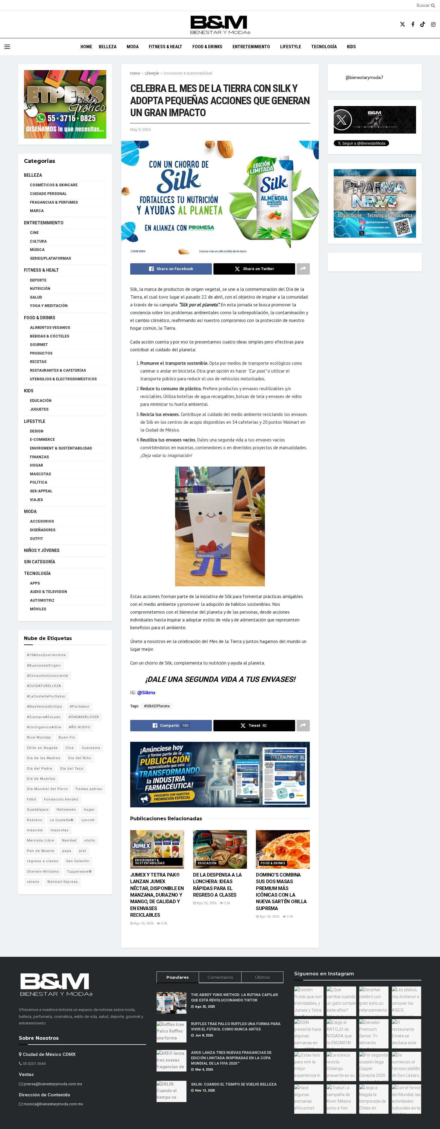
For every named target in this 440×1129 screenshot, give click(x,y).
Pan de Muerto (40, 851)
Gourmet (39, 345)
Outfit (36, 539)
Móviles (38, 609)
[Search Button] (432, 5)
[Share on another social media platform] (303, 269)
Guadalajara (38, 810)
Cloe (70, 748)
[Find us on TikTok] (422, 24)
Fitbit (31, 799)
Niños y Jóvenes (42, 550)
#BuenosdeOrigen (44, 666)
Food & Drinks (207, 46)
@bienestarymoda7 (364, 77)
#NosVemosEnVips (44, 707)
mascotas (60, 830)
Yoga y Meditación (49, 306)
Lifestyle (290, 46)
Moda (133, 46)
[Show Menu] (7, 47)
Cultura (38, 241)
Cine (34, 233)
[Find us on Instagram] (433, 24)
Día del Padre (39, 769)
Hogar (36, 465)
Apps (35, 583)
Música (37, 250)
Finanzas (39, 457)
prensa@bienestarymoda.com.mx (53, 1084)
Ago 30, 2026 (143, 923)
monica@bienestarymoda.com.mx (53, 1104)
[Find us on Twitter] (402, 24)
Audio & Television (48, 592)
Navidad (69, 840)
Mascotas (40, 474)
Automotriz (42, 600)
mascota (35, 830)
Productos (41, 353)
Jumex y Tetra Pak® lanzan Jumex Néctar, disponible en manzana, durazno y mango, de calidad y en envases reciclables (156, 895)
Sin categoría (39, 561)
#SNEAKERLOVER (84, 717)
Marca (37, 211)
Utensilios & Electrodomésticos (63, 379)
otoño (89, 840)
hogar (89, 810)
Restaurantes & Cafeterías (58, 370)
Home (86, 46)
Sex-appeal (41, 491)
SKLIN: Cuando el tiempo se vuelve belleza (234, 1084)
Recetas (38, 362)
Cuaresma (91, 748)
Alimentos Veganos (50, 328)
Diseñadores (42, 530)
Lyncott (88, 820)
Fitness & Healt (165, 46)
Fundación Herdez (61, 799)
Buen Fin (67, 737)
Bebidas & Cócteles (49, 336)
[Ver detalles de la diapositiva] (65, 104)
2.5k (163, 923)
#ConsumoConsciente (47, 676)
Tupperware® (79, 872)
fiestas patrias (89, 789)
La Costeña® (62, 820)
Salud (36, 297)
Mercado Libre (40, 840)
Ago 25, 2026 (206, 903)
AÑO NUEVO (79, 727)
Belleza (107, 46)
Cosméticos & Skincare (54, 185)
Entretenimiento (251, 46)
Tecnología (324, 46)
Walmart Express (62, 882)
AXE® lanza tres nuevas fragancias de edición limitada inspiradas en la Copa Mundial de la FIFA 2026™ (231, 1057)
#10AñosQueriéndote (46, 655)
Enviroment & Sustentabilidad (188, 73)
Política (38, 482)
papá (66, 851)
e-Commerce (42, 440)
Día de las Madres (43, 758)
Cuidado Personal (48, 194)
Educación (207, 863)
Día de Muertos (41, 779)
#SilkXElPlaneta (157, 706)
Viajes (36, 500)
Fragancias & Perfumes (54, 202)
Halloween (66, 810)
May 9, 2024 (140, 129)
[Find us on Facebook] (412, 24)
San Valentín (77, 861)
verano (33, 882)
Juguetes (39, 409)
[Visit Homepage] (220, 24)
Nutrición (40, 289)
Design (36, 431)
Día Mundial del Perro (47, 789)
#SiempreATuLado (44, 717)
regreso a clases (42, 861)
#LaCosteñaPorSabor (46, 696)
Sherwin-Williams (43, 872)
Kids (351, 46)
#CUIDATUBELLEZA (44, 686)
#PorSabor (79, 707)
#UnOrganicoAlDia (44, 727)
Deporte (38, 280)
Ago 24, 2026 (269, 916)
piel (82, 851)
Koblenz (34, 820)
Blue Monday (39, 737)
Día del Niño (79, 758)
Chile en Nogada (42, 748)
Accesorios (42, 521)
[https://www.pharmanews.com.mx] (220, 775)
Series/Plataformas (50, 258)
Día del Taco (72, 769)
